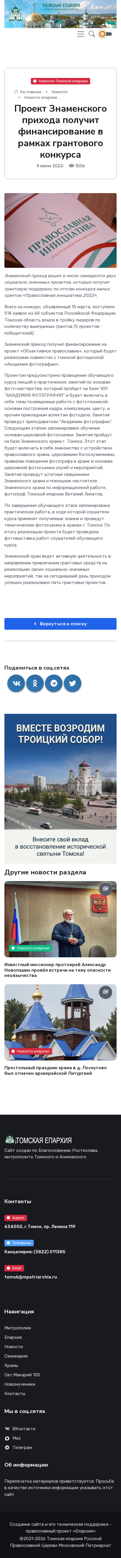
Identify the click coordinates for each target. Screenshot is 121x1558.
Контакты (14, 1393)
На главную (30, 92)
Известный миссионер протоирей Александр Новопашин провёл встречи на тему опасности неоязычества (57, 970)
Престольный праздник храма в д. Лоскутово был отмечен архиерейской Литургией (55, 1070)
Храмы (11, 1365)
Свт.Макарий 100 (22, 1374)
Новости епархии (40, 97)
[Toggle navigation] (80, 34)
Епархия (13, 1337)
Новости (60, 92)
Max (17, 1438)
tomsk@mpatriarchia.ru (30, 1277)
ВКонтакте (24, 1428)
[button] (90, 34)
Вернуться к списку (63, 623)
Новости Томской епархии (63, 81)
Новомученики (19, 1384)
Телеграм (22, 1447)
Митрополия (17, 1328)
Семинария (16, 1356)
